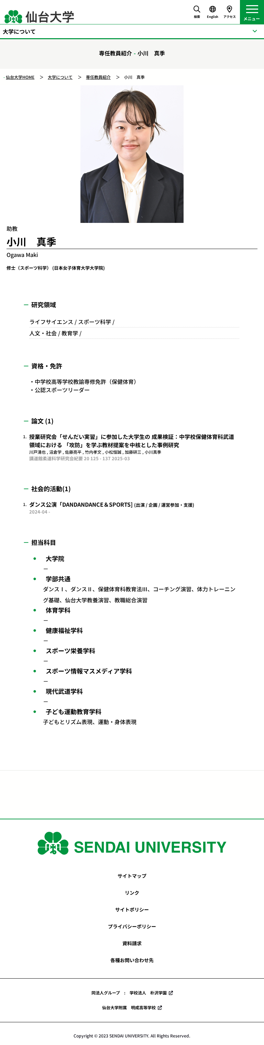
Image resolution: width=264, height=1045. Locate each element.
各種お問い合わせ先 (132, 960)
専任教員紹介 (98, 77)
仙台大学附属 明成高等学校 (129, 1007)
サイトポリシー (132, 909)
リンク (132, 892)
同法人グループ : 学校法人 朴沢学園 (129, 992)
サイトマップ (132, 875)
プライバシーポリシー (132, 926)
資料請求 (132, 943)
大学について (60, 77)
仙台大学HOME (20, 77)
